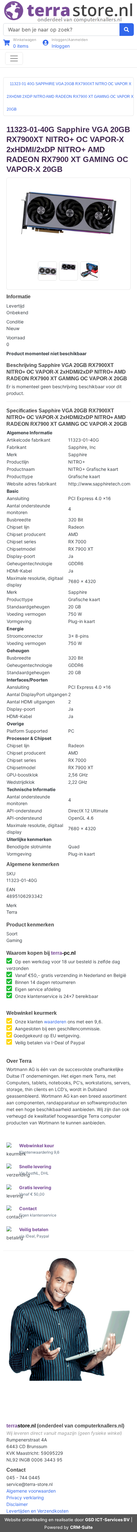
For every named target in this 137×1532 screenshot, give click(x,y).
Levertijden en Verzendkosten (37, 1511)
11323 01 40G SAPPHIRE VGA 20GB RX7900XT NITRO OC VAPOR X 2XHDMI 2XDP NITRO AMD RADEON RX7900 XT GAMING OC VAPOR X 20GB (70, 97)
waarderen (55, 1021)
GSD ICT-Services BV (107, 1519)
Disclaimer (17, 1504)
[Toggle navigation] (14, 58)
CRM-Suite (81, 1527)
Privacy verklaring (25, 1497)
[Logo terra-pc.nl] (68, 11)
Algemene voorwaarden (31, 1491)
